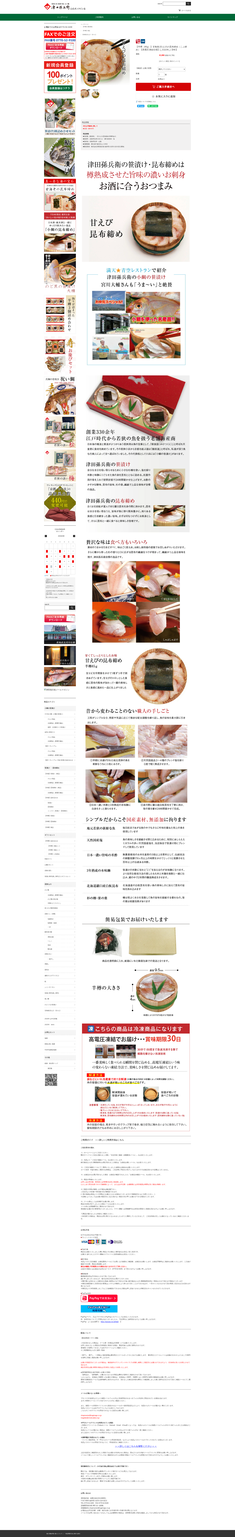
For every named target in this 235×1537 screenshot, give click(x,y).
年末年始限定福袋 (50, 1050)
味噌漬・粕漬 (52, 923)
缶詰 (49, 945)
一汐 (49, 927)
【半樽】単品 (86, 30)
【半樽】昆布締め (87, 26)
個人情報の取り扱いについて (54, 1533)
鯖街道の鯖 (48, 932)
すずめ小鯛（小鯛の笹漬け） (54, 714)
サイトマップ (172, 17)
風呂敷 (50, 1068)
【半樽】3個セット (54, 850)
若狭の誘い (48, 870)
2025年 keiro (49, 1024)
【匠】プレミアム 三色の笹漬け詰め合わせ (59, 760)
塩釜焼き (51, 919)
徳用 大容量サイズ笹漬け (56, 727)
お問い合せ (136, 17)
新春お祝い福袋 (50, 1044)
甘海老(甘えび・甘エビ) (89, 34)
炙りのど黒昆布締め (51, 908)
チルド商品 (51, 719)
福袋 (46, 1038)
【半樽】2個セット (54, 846)
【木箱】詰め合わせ (51, 798)
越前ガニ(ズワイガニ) (52, 975)
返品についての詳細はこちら (147, 101)
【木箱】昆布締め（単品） (53, 787)
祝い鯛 (47, 999)
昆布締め (51, 807)
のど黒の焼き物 (53, 899)
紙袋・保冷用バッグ (51, 1063)
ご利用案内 (99, 17)
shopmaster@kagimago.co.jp (99, 1508)
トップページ (62, 17)
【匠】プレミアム (50, 746)
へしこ (50, 941)
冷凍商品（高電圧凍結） (56, 723)
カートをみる (186, 10)
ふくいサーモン (50, 987)
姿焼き (47, 970)
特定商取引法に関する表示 (72, 1533)
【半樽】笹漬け (50, 816)
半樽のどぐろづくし (54, 903)
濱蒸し (47, 964)
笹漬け (50, 803)
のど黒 (47, 890)
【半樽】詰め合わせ (51, 841)
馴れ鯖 (50, 949)
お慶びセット (49, 865)
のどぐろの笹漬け (50, 1005)
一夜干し (51, 959)
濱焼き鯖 (51, 937)
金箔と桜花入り (50, 732)
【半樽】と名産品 (53, 854)
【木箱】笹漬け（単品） (53, 774)
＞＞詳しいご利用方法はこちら (109, 1140)
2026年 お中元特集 (51, 1019)
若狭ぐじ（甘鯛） (50, 914)
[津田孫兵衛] (65, 9)
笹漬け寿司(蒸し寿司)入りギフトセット (58, 876)
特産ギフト (48, 859)
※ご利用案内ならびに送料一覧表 (93, 1350)
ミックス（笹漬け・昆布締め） (58, 811)
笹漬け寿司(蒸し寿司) (52, 993)
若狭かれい (48, 954)
